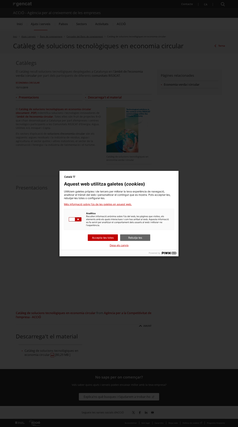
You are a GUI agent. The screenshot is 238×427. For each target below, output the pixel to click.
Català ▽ (69, 176)
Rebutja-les (135, 237)
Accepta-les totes (103, 237)
